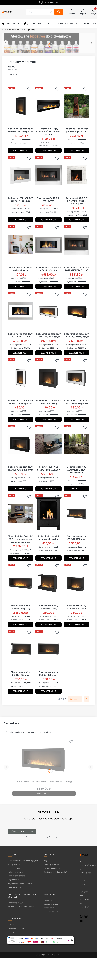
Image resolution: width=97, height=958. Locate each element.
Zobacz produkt (20, 150)
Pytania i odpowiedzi (52, 868)
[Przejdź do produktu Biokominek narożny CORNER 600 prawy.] (76, 583)
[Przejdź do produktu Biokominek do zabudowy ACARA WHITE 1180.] (20, 311)
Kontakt (11, 932)
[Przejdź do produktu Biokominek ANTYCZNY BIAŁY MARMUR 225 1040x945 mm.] (76, 175)
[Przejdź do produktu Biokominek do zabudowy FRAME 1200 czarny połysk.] (76, 311)
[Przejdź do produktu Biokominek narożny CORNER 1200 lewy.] (76, 513)
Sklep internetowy (47, 955)
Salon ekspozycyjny (16, 928)
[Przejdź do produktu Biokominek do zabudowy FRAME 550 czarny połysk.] (20, 106)
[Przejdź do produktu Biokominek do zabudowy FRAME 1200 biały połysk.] (48, 311)
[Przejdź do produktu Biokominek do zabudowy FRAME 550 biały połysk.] (20, 377)
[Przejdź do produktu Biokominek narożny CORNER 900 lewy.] (20, 649)
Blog (45, 860)
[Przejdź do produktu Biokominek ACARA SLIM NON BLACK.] (48, 175)
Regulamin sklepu (15, 879)
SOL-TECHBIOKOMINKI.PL (11, 29)
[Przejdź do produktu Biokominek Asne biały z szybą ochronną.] (20, 244)
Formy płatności (14, 864)
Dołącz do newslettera (22, 831)
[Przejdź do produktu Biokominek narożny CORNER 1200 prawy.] (20, 583)
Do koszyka (76, 488)
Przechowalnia (49, 907)
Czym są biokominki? (52, 864)
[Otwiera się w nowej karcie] (81, 916)
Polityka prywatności (16, 876)
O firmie (11, 924)
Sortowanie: (12, 69)
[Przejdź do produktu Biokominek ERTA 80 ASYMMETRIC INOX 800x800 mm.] (76, 444)
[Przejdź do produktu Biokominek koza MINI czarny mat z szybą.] (48, 513)
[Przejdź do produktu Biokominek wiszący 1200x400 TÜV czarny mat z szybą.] (48, 106)
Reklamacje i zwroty (16, 872)
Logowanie (48, 900)
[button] (58, 12)
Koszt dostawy (14, 868)
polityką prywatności (64, 837)
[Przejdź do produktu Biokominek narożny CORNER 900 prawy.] (48, 649)
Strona (57, 699)
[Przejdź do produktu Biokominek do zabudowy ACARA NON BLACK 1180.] (76, 244)
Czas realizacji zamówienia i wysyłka (23, 860)
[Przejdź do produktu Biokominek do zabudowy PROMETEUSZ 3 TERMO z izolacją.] (44, 758)
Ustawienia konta (51, 911)
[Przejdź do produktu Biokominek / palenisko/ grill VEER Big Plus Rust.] (76, 106)
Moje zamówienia (51, 904)
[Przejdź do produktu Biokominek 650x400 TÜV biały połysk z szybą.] (20, 175)
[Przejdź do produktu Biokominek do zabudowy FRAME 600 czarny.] (48, 377)
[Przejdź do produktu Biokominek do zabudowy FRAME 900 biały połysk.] (76, 377)
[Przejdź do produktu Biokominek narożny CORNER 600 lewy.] (48, 583)
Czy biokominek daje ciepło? (55, 872)
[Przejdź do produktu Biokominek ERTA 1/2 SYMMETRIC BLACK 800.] (48, 444)
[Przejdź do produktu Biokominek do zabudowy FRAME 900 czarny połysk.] (20, 444)
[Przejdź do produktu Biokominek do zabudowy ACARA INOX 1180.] (48, 244)
